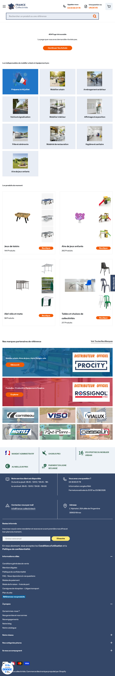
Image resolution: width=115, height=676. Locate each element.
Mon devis (114, 283)
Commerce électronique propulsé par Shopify (46, 671)
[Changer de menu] (4, 6)
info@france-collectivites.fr (23, 508)
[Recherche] (94, 16)
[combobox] (52, 16)
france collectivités (17, 671)
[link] (47, 201)
